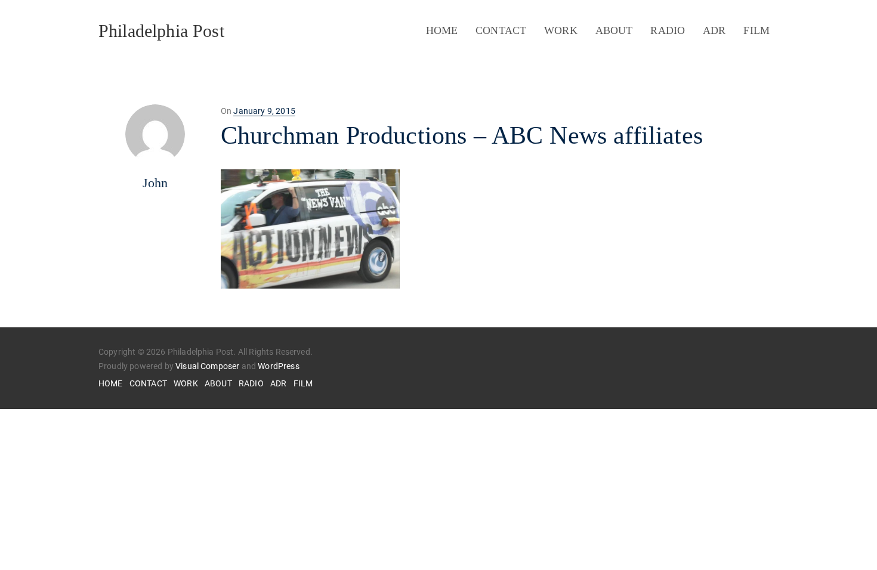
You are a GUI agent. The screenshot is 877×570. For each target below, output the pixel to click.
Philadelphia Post (161, 31)
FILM (756, 30)
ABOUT (614, 30)
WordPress (278, 366)
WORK (561, 30)
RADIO (667, 30)
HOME (442, 30)
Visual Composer (207, 366)
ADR (714, 30)
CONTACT (500, 30)
